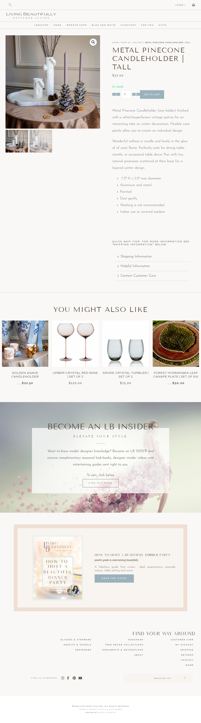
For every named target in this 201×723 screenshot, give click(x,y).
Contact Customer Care (138, 276)
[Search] (185, 678)
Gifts (163, 25)
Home (58, 25)
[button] (93, 42)
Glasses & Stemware (76, 640)
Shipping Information (136, 256)
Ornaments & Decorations (122, 650)
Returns (187, 655)
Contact (187, 660)
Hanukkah (135, 640)
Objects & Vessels (77, 645)
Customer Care (182, 640)
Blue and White (104, 25)
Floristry (128, 25)
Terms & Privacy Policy (93, 709)
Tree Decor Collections (124, 645)
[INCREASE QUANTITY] (136, 94)
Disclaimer (115, 709)
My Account (184, 645)
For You (147, 25)
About (138, 655)
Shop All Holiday (132, 43)
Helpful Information (135, 266)
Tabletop (41, 25)
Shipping (187, 650)
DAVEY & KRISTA (107, 712)
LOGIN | (180, 5)
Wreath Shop (77, 25)
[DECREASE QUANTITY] (116, 94)
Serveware (83, 650)
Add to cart (152, 95)
